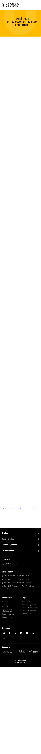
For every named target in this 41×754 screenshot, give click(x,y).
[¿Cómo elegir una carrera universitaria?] (20, 471)
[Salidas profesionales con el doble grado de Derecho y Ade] (20, 318)
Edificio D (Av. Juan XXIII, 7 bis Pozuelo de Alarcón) (19, 587)
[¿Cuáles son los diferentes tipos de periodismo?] (20, 267)
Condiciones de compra (28, 615)
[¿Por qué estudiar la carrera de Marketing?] (20, 165)
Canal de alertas (8, 614)
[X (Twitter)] (15, 633)
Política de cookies (29, 611)
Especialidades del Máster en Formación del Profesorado (20, 445)
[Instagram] (4, 633)
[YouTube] (27, 633)
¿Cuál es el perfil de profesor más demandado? (19, 241)
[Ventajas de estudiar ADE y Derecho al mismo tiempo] (20, 63)
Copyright (25, 619)
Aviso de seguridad (29, 605)
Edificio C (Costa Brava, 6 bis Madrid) (17, 583)
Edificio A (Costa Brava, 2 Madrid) (16, 576)
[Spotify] (21, 633)
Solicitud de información (6, 603)
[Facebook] (10, 633)
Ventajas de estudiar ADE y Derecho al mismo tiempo (20, 88)
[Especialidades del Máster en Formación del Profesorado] (20, 420)
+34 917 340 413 (12, 564)
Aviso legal (26, 602)
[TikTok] (4, 639)
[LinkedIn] (33, 633)
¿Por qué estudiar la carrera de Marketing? (19, 190)
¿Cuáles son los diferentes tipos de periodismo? (18, 292)
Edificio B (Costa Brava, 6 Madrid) (16, 579)
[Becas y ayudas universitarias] (20, 373)
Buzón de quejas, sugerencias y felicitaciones (8, 609)
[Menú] (36, 5)
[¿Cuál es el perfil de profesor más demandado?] (20, 216)
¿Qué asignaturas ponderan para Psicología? (17, 139)
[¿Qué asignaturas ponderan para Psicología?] (20, 114)
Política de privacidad (30, 608)
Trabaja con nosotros (10, 617)
